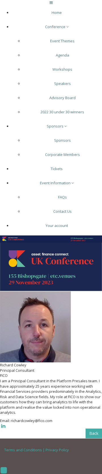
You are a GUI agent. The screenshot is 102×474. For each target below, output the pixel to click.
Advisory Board (62, 97)
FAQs (62, 197)
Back (93, 433)
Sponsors (55, 126)
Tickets (57, 168)
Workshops (62, 69)
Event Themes (62, 40)
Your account (57, 225)
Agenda (62, 55)
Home (57, 12)
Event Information (55, 182)
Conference (55, 26)
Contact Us (62, 211)
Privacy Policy (57, 449)
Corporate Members (62, 154)
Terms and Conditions (23, 449)
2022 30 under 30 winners (62, 111)
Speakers (62, 83)
